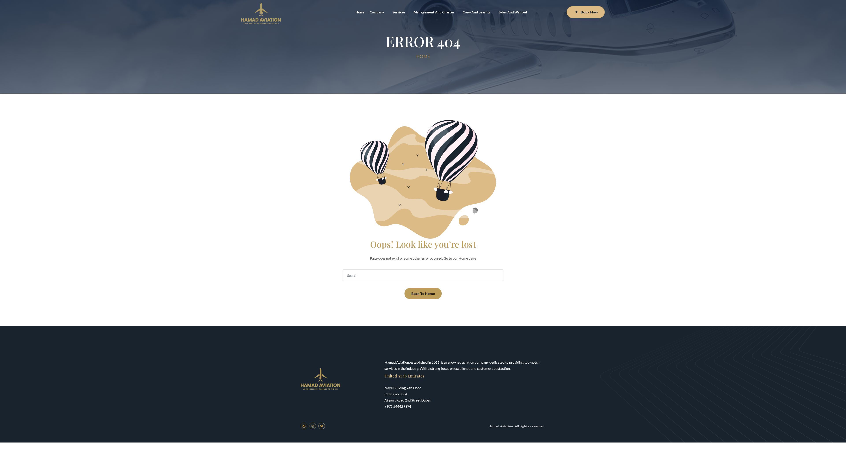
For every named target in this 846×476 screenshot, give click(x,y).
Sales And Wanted (513, 12)
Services (398, 12)
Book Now (589, 12)
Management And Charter (434, 12)
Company (377, 12)
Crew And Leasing (476, 12)
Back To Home (423, 293)
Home (360, 12)
